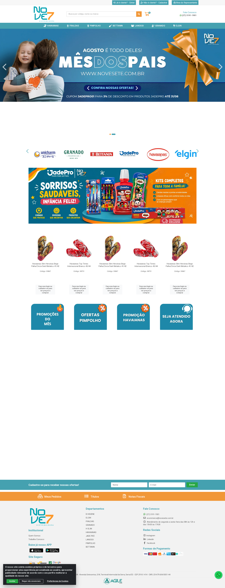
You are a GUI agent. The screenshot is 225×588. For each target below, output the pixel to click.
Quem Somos (34, 536)
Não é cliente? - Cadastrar (155, 2)
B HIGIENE (90, 514)
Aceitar (12, 581)
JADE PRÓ (90, 536)
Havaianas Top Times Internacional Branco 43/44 (78, 265)
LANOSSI (90, 539)
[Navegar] (4, 67)
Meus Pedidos (52, 496)
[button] (110, 134)
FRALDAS (90, 521)
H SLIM (89, 528)
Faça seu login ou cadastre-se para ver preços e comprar (45, 289)
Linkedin (150, 539)
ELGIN (88, 518)
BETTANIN (90, 547)
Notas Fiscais (136, 496)
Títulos (94, 496)
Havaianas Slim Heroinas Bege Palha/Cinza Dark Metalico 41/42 (45, 265)
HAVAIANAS (91, 532)
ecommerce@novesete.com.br (159, 518)
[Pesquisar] (139, 14)
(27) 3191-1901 (189, 15)
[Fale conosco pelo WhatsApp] (218, 575)
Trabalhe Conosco (36, 539)
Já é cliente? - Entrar (125, 2)
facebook (150, 543)
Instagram (150, 535)
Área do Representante (186, 2)
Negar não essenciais (31, 581)
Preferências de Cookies (57, 581)
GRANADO (90, 525)
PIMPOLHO (90, 543)
